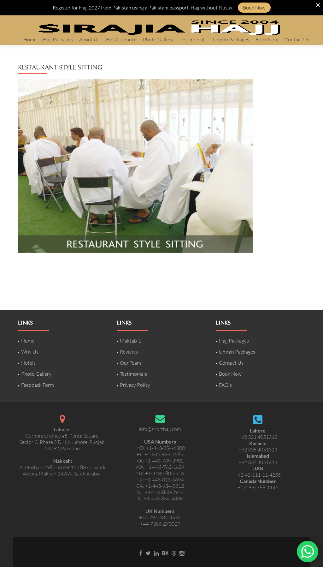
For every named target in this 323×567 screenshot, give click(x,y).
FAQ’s (225, 385)
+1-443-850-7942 (164, 492)
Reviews (129, 352)
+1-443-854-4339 (163, 498)
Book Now (266, 39)
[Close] (318, 5)
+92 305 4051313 (257, 449)
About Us (89, 39)
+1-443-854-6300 (165, 448)
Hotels (28, 363)
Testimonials (193, 39)
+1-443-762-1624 (165, 467)
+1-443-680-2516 (164, 473)
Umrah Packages (231, 39)
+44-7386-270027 (160, 524)
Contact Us (297, 39)
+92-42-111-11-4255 (258, 475)
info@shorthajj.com (160, 429)
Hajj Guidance (121, 39)
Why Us (29, 352)
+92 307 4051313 (257, 462)
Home (30, 39)
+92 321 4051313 (257, 437)
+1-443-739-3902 (164, 460)
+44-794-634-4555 (160, 517)
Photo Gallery (158, 39)
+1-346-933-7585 (163, 454)
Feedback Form (37, 385)
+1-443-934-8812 (164, 486)
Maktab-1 (130, 340)
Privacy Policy (135, 385)
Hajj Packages (58, 39)
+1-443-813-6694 (164, 479)
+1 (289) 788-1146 (258, 487)
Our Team (130, 363)
